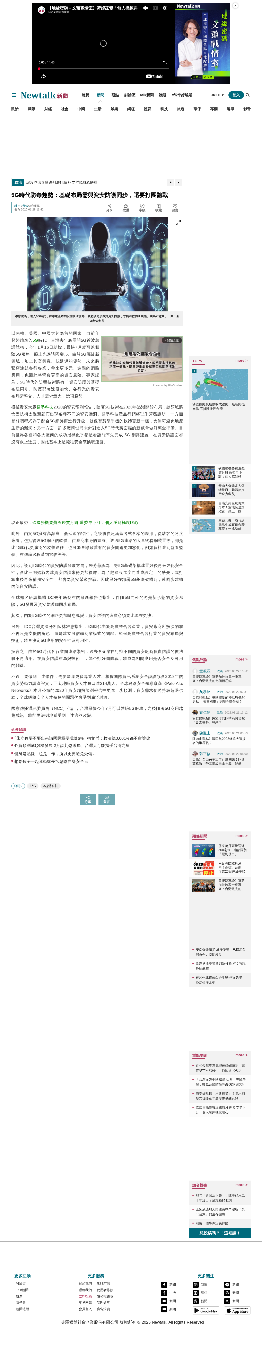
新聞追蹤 (22, 1309)
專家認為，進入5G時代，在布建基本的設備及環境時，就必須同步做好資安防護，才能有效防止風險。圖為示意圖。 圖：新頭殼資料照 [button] (97, 318)
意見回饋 (85, 1302)
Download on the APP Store (237, 1310)
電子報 (21, 1302)
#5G (33, 786)
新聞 (100, 95)
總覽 (85, 95)
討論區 (130, 95)
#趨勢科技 (50, 786)
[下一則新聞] (178, 182)
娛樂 (114, 109)
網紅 (131, 109)
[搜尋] (248, 95)
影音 (247, 109)
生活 (98, 109)
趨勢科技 (44, 407)
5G (35, 340)
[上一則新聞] (170, 182)
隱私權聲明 (105, 1296)
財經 (48, 109)
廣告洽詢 (103, 1309)
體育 (147, 109)
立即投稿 (85, 1296)
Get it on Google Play (206, 1310)
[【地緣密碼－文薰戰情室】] (202, 43)
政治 (15, 109)
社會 (64, 109)
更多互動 (22, 1276)
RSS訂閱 (103, 1283)
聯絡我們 (85, 1290)
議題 (162, 95)
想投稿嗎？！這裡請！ (220, 1233)
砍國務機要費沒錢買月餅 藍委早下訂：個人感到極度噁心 (85, 522)
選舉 (230, 109)
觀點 (115, 95)
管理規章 (103, 1302)
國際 (31, 109)
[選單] (14, 95)
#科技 (18, 786)
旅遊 (180, 109)
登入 (236, 95)
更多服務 (96, 1276)
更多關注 (206, 1276)
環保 (197, 109)
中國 (81, 109)
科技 (164, 109)
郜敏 (25, 205)
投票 (19, 1296)
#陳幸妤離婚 (182, 95)
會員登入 (85, 1309)
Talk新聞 (146, 95)
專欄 (214, 109)
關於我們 (85, 1283)
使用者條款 (105, 1290)
